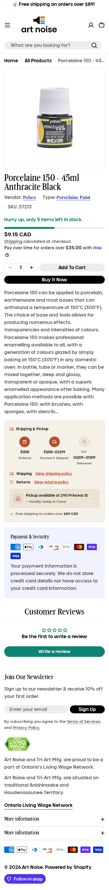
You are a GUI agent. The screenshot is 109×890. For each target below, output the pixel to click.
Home (11, 61)
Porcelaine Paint (73, 197)
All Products (38, 61)
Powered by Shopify (68, 867)
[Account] (91, 25)
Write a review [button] (54, 651)
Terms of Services (84, 721)
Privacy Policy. (26, 727)
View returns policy (51, 482)
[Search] (94, 45)
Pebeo (29, 197)
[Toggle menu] (7, 25)
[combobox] (53, 45)
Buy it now (54, 280)
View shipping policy (53, 473)
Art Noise (32, 867)
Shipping (13, 241)
